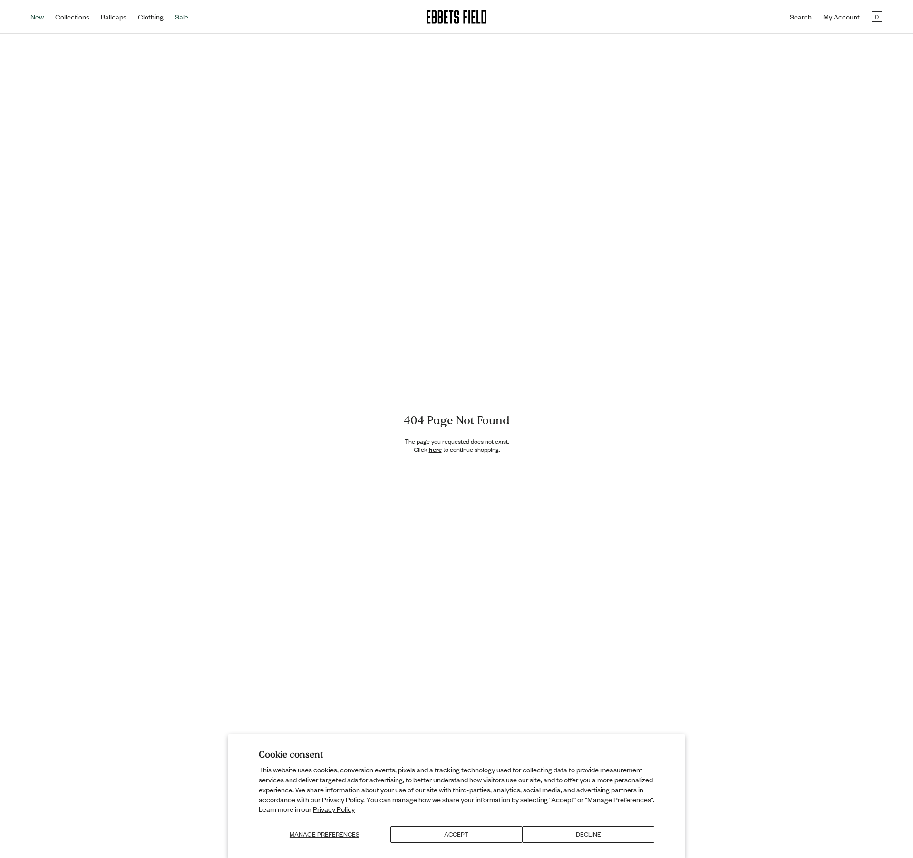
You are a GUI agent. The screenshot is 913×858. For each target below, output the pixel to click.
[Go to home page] (456, 17)
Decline (588, 834)
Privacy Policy (334, 809)
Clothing (151, 16)
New (37, 16)
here (435, 449)
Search (801, 16)
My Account (841, 16)
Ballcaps (113, 16)
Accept (456, 834)
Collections (72, 16)
